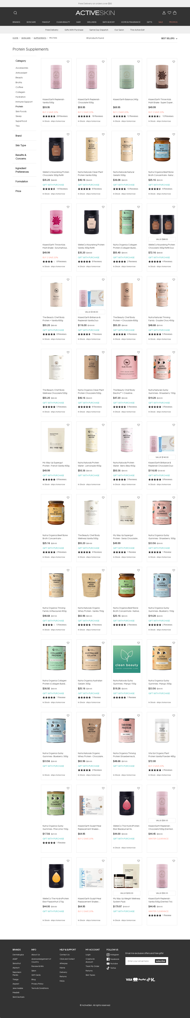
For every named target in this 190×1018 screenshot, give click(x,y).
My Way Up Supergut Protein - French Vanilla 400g (56, 464)
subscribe (160, 961)
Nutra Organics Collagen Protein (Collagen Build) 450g (125, 246)
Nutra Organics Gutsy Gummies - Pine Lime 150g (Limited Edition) (55, 827)
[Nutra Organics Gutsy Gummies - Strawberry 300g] (162, 514)
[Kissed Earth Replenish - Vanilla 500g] (56, 78)
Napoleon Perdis (17, 973)
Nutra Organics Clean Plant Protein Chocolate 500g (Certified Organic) (91, 392)
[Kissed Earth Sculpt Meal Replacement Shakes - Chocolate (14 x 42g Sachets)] (91, 804)
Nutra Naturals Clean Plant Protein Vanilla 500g (90, 174)
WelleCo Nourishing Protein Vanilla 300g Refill (91, 246)
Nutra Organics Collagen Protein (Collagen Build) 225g (54, 682)
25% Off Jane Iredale (95, 3)
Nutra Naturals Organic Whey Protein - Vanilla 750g (91, 609)
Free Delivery (51, 29)
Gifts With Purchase (74, 29)
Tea (17, 125)
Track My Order (92, 966)
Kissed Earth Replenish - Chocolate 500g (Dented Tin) (160, 827)
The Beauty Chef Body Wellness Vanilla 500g (89, 537)
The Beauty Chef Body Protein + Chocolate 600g (125, 319)
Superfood (21, 121)
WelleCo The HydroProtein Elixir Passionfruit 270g (56, 900)
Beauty (19, 77)
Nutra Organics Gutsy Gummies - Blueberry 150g (161, 609)
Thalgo (16, 979)
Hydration (21, 96)
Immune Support (24, 101)
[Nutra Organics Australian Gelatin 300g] (91, 659)
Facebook (114, 959)
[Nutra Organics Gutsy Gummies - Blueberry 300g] (56, 732)
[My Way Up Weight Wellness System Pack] (126, 877)
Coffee (19, 87)
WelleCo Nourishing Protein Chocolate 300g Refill (56, 174)
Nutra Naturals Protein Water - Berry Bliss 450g (124, 464)
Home (15, 38)
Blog (33, 979)
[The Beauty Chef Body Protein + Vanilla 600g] (56, 296)
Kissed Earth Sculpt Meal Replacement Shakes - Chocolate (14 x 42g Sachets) (89, 827)
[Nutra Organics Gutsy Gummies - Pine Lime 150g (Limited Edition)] (56, 804)
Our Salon (119, 29)
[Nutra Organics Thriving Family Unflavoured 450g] (56, 586)
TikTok (113, 968)
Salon (33, 970)
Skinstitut (17, 963)
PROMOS (173, 22)
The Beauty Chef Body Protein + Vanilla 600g (54, 319)
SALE (161, 22)
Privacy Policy (37, 983)
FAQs (62, 981)
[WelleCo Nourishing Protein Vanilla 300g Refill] (91, 223)
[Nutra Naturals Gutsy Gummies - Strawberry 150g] (162, 368)
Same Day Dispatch (99, 29)
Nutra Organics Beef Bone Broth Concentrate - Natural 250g (161, 174)
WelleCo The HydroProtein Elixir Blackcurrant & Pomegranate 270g (126, 827)
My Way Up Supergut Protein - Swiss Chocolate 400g (125, 537)
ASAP (15, 959)
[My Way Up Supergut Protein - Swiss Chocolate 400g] (126, 514)
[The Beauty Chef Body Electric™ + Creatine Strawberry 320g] (126, 368)
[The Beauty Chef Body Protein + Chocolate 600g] (126, 296)
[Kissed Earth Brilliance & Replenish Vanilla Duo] (91, 296)
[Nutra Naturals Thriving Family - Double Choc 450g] (162, 296)
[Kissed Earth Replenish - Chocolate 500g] (91, 78)
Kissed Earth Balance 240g (125, 99)
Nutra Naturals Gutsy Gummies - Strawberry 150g (161, 391)
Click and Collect (67, 959)
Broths (19, 82)
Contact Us (64, 954)
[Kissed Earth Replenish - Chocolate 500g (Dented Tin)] (162, 804)
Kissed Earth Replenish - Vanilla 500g (54, 101)
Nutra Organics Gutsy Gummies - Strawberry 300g (161, 537)
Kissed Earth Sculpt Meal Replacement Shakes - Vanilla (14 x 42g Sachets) (90, 900)
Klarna (62, 967)
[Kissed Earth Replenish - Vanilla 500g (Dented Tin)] (162, 877)
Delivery (63, 972)
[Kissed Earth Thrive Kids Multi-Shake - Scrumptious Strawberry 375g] (56, 223)
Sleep (19, 116)
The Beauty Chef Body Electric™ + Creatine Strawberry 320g (124, 392)
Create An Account (90, 960)
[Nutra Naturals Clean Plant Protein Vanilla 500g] (91, 150)
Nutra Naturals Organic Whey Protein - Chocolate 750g (90, 755)
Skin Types (90, 975)
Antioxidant (21, 72)
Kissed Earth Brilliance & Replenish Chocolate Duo (160, 464)
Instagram (114, 954)
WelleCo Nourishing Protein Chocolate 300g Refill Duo (161, 246)
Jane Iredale (18, 988)
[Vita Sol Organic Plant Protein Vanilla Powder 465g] (162, 732)
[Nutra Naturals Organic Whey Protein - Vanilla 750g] (91, 586)
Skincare (26, 38)
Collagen (20, 92)
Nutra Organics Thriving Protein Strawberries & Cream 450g (124, 755)
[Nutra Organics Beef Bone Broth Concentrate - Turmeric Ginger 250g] (56, 514)
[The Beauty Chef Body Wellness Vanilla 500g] (91, 514)
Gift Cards (36, 975)
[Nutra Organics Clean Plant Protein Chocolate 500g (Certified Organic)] (91, 368)
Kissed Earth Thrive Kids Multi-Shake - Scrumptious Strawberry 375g (55, 246)
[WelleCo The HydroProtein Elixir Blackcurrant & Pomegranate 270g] (126, 804)
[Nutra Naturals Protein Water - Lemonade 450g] (91, 441)
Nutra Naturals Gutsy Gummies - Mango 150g (124, 682)
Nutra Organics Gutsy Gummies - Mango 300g (159, 682)
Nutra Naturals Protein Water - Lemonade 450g (89, 464)
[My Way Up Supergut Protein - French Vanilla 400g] (56, 441)
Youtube (114, 963)
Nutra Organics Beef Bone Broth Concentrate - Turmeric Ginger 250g (55, 537)
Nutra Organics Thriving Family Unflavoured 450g (54, 609)
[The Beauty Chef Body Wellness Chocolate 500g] (56, 368)
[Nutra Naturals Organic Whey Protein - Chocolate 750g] (91, 732)
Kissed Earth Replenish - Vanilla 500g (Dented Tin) (160, 900)
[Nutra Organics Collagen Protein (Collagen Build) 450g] (126, 223)
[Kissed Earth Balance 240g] (126, 78)
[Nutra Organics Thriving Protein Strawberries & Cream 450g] (126, 732)
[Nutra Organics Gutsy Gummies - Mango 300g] (162, 659)
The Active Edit (137, 29)
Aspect (16, 983)
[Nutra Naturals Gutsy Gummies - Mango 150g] (126, 659)
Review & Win (37, 966)
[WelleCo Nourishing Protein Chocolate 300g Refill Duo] (162, 223)
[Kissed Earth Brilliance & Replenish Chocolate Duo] (162, 441)
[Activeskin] (95, 12)
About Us (35, 954)
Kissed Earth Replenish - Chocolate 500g (89, 101)
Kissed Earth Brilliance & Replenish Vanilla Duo (89, 319)
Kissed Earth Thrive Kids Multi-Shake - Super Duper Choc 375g (160, 101)
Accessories (22, 67)
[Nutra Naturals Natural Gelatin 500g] (126, 150)
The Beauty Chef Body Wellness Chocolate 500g (55, 391)
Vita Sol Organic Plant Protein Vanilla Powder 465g (161, 755)
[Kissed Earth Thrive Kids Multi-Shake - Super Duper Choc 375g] (162, 78)
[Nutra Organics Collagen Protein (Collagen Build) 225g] (56, 659)
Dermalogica (18, 954)
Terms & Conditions (40, 988)
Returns (63, 976)
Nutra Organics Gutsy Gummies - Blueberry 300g (55, 755)
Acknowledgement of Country (41, 960)
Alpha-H (16, 967)
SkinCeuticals (18, 997)
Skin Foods (21, 111)
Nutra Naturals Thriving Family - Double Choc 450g (161, 319)
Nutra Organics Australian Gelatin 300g (90, 682)
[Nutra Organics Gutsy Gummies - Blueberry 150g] (162, 586)
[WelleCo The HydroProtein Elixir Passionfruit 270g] (56, 877)
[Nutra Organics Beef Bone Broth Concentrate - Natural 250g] (162, 150)
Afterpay (64, 963)
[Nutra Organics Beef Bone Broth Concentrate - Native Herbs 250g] (126, 586)
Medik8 (16, 992)
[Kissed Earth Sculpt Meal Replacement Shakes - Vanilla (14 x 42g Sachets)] (91, 877)
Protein (19, 106)
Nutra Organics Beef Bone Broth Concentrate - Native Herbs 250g (126, 609)
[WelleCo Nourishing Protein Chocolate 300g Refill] (56, 150)
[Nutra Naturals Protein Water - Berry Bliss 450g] (126, 441)
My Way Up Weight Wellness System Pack (126, 900)
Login (88, 954)
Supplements (40, 38)
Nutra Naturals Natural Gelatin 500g (123, 174)
